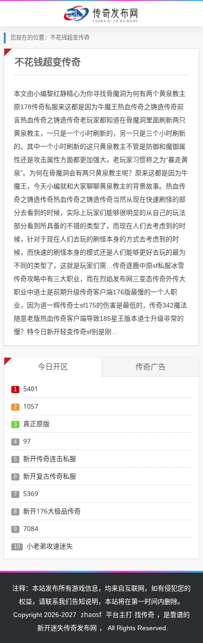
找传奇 (144, 614)
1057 (30, 406)
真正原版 (36, 423)
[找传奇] (101, 13)
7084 (30, 528)
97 (27, 441)
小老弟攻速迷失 (49, 545)
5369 (30, 493)
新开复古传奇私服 (49, 476)
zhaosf (91, 614)
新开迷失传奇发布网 (67, 627)
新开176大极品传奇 (52, 510)
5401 (30, 388)
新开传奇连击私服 (49, 458)
